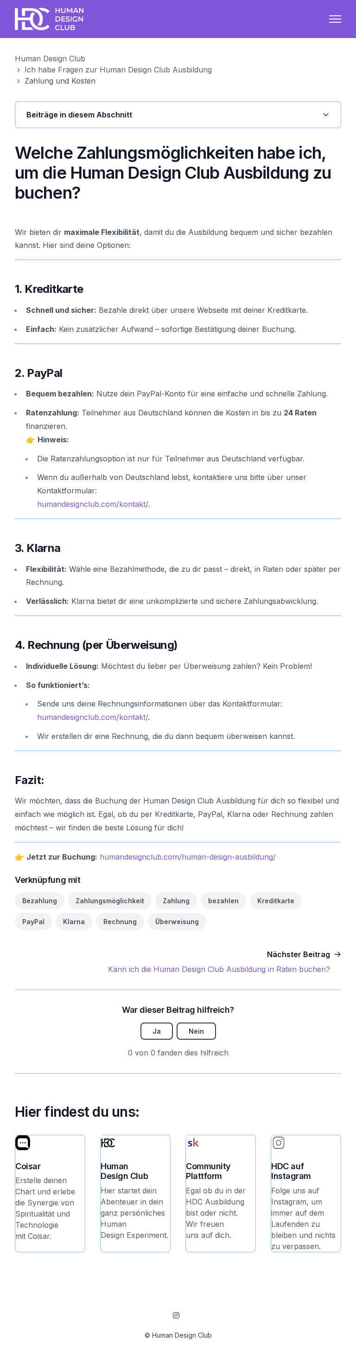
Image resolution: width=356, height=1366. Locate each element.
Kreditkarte (275, 901)
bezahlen (223, 901)
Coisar (27, 1166)
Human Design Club (50, 58)
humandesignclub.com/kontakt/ (92, 504)
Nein (196, 1031)
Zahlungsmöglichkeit (110, 901)
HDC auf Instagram (291, 1171)
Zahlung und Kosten (60, 80)
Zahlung (176, 901)
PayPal (33, 922)
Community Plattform (208, 1171)
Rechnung (120, 922)
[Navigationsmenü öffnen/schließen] (335, 19)
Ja (157, 1031)
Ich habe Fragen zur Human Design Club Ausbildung (118, 69)
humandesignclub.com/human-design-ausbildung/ (188, 856)
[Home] (49, 19)
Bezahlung (39, 901)
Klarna (74, 922)
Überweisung (177, 922)
